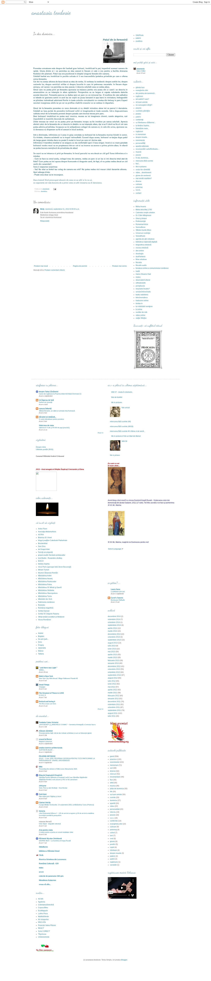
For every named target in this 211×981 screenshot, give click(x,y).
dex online (140, 251)
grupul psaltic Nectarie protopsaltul (51, 555)
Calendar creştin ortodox (145, 213)
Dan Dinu (42, 546)
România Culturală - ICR (49, 864)
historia (42, 811)
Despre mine (41, 447)
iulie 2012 (112, 681)
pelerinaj (139, 187)
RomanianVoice (142, 224)
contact (138, 193)
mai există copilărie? (144, 178)
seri (111, 768)
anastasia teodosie (51, 12)
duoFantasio (140, 257)
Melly (42, 209)
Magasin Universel (45, 741)
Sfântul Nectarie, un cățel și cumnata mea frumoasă (57, 411)
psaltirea (139, 41)
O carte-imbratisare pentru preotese (51, 419)
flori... (138, 164)
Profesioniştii (141, 221)
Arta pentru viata (46, 830)
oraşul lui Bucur (45, 739)
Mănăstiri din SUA (45, 599)
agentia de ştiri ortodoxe (145, 239)
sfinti (112, 783)
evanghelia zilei (142, 90)
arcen (41, 872)
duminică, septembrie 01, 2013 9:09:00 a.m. (62, 209)
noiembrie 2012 (114, 669)
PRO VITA (42, 922)
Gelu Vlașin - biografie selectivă (50, 824)
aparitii (112, 803)
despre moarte (115, 853)
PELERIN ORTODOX (47, 756)
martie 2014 (112, 631)
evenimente (140, 140)
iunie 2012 (112, 684)
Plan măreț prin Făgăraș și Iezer (50, 796)
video (112, 806)
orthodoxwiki (141, 283)
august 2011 (112, 713)
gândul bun (140, 87)
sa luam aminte (116, 795)
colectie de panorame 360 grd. (51, 876)
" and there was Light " (48, 668)
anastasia (141, 69)
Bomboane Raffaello (118, 600)
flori (111, 780)
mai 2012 (111, 687)
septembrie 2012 (114, 675)
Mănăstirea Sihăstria (46, 590)
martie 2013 (112, 658)
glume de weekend (143, 176)
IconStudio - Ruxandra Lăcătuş (50, 558)
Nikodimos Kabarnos (47, 880)
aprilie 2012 (112, 690)
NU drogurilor (43, 919)
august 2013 (113, 643)
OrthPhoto (140, 35)
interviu (113, 812)
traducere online (142, 301)
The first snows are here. (47, 704)
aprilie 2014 (112, 628)
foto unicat (126, 408)
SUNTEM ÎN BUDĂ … (46, 750)
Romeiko (41, 605)
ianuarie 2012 (113, 699)
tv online (139, 309)
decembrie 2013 (114, 634)
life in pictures (141, 167)
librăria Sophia (44, 564)
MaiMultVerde (43, 917)
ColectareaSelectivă (46, 905)
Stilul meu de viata (46, 425)
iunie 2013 (112, 649)
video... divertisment (143, 173)
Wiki (40, 767)
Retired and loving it (47, 702)
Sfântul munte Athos (143, 230)
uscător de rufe (141, 312)
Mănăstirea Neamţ (45, 579)
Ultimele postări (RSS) (44, 449)
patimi (112, 859)
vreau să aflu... (45, 884)
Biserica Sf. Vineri (45, 538)
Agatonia (41, 902)
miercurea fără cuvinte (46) (120, 422)
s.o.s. (112, 818)
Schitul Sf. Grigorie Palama (48, 614)
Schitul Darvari (44, 611)
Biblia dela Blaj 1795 (144, 210)
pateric (138, 38)
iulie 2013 (112, 646)
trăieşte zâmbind (46, 731)
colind (112, 833)
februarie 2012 (113, 696)
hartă (138, 271)
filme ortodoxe (141, 259)
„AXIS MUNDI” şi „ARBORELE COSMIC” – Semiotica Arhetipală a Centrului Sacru (67, 724)
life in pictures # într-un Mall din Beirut (126, 436)
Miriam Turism (43, 570)
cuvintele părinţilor (143, 111)
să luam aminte (142, 102)
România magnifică (45, 608)
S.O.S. (138, 190)
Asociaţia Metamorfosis (47, 532)
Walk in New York (46, 676)
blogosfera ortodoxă (143, 245)
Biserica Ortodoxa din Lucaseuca (52, 859)
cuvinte (113, 797)
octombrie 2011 (114, 707)
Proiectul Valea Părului (47, 925)
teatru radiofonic (142, 295)
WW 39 (124, 441)
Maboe (40, 651)
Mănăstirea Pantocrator (47, 582)
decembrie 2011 (114, 702)
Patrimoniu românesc (46, 602)
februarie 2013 (113, 660)
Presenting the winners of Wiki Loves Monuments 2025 (58, 769)
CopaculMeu (43, 908)
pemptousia (140, 286)
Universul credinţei (143, 233)
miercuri (113, 774)
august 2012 (113, 678)
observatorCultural (143, 280)
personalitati (115, 809)
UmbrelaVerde (43, 937)
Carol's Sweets (117, 598)
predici (138, 114)
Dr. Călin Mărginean (143, 215)
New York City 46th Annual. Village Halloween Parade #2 (58, 678)
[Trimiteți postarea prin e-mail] (55, 189)
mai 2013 (111, 652)
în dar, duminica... (142, 158)
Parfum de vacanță (45, 402)
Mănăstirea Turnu (45, 596)
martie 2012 (112, 693)
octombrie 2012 (114, 672)
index (41, 868)
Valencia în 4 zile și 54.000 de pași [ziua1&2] (54, 427)
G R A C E (42, 695)
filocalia (139, 262)
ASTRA (41, 535)
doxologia (139, 254)
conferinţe (139, 120)
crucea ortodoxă (142, 248)
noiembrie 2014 (114, 619)
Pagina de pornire (80, 266)
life (111, 791)
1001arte (42, 786)
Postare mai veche (119, 266)
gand (112, 756)
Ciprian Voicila (45, 803)
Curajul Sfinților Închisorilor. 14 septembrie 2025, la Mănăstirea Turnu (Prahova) (66, 805)
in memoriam (141, 134)
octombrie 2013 (114, 637)
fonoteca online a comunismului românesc (152, 268)
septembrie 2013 (114, 640)
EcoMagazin (43, 911)
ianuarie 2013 (113, 663)
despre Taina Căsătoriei (48, 392)
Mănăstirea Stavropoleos (48, 593)
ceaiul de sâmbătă (143, 170)
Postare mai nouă (41, 266)
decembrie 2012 (114, 666)
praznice (113, 759)
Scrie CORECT (44, 931)
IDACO (40, 561)
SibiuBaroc (43, 847)
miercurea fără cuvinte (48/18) (121, 426)
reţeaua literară (45, 822)
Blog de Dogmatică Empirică (50, 775)
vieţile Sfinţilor (141, 318)
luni (111, 836)
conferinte (114, 821)
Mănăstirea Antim (45, 576)
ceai (111, 839)
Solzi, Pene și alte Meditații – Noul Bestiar (53, 788)
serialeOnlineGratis (143, 292)
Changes (42, 687)
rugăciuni (139, 96)
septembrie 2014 (114, 625)
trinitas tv (139, 303)
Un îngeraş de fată (46, 400)
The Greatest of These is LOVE (51, 693)
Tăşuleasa (42, 934)
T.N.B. (41, 855)
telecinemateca (142, 298)
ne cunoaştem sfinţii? (144, 105)
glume (112, 841)
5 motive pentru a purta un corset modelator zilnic (56, 832)
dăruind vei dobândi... (47, 417)
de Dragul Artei (44, 549)
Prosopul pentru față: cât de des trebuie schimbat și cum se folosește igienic (65, 733)
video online (140, 315)
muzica (113, 786)
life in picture (115, 455)
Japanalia (42, 648)
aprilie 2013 (112, 655)
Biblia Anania (141, 207)
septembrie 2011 (114, 710)
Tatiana (41, 654)
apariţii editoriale (142, 146)
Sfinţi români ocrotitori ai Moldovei (51, 617)
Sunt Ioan (43, 794)
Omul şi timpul (141, 218)
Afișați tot (100, 433)
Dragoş (41, 645)
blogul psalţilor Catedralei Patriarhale (52, 540)
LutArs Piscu (43, 914)
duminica (44, 191)
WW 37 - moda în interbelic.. (122, 392)
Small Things (44, 685)
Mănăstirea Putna (45, 584)
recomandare (115, 777)
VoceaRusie (140, 236)
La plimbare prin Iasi (118, 591)
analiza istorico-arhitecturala (50, 748)
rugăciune (114, 862)
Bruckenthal (42, 543)
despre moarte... (142, 137)
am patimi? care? (142, 99)
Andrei (40, 633)
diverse (138, 181)
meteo (138, 277)
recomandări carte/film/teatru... (147, 149)
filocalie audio (141, 265)
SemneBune (140, 227)
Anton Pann (42, 529)
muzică (138, 152)
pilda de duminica (117, 789)
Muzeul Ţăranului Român (48, 573)
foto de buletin (116, 397)
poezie (138, 155)
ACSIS (40, 899)
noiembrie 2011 (114, 704)
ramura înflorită (45, 409)
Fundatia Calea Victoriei (48, 722)
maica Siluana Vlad (143, 274)
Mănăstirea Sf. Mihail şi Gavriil (50, 587)
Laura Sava (115, 589)
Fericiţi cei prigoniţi (45, 552)
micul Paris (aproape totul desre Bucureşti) (54, 567)
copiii (112, 847)
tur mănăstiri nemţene (144, 306)
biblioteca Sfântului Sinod (49, 851)
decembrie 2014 (114, 616)
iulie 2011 (111, 716)
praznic (138, 108)
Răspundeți (44, 221)
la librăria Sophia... (143, 126)
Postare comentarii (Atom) (54, 270)
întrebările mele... (142, 128)
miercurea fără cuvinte (144, 161)
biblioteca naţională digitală (146, 242)
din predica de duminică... (146, 93)
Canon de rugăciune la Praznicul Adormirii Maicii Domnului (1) (60, 394)
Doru (40, 642)
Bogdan (41, 636)
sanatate (113, 865)
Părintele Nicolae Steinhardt (50, 839)
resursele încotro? (143, 289)
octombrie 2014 (114, 622)
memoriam (114, 765)
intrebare (113, 850)
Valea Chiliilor (141, 71)
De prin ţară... (43, 639)
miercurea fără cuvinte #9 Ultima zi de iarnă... (127, 431)
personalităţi (140, 143)
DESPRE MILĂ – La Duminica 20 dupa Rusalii (55, 841)
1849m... (42, 670)
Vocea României (44, 620)
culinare (139, 184)
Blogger (124, 960)
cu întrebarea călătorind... (145, 123)
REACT (41, 928)
